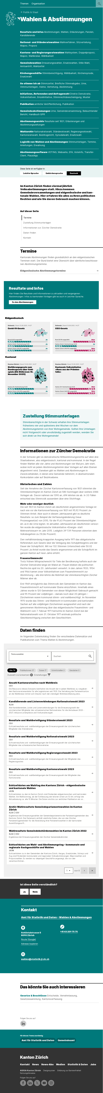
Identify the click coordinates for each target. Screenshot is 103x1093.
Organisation (38, 3)
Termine (27, 217)
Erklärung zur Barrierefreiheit (69, 1070)
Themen (24, 3)
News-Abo (47, 1064)
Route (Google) (28, 939)
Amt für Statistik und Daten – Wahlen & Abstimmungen (56, 917)
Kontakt (27, 237)
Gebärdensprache (54, 173)
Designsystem (49, 1070)
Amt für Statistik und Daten (38, 1040)
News (35, 1064)
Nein (35, 892)
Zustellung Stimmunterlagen (37, 222)
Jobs (93, 1064)
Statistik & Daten (78, 1064)
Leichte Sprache (31, 173)
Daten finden (29, 232)
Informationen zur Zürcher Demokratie (42, 227)
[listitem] (51, 688)
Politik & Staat (30, 12)
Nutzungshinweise (27, 1073)
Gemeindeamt (66, 1040)
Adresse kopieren (29, 943)
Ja (24, 892)
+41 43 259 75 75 (69, 931)
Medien (60, 1064)
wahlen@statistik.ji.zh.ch (35, 959)
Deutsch (74, 173)
